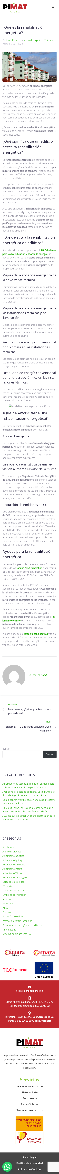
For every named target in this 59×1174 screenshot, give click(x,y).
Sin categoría (9, 929)
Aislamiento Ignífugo (12, 860)
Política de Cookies (29, 1169)
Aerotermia (8, 847)
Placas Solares (29, 1104)
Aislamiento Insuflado (13, 864)
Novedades (8, 903)
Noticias (6, 899)
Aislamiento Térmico (13, 873)
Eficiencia (48, 40)
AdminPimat (12, 40)
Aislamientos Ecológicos (15, 877)
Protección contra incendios (17, 920)
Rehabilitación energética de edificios (22, 925)
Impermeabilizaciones (14, 890)
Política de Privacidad (29, 1163)
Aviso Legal (30, 1157)
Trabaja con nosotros (29, 1110)
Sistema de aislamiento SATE (17, 933)
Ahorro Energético (32, 40)
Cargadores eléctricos (14, 881)
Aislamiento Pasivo (12, 868)
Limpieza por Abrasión (14, 894)
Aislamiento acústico (13, 855)
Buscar (6, 748)
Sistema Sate (30, 1092)
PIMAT (5, 907)
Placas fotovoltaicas (12, 916)
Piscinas (6, 912)
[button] (7, 1167)
